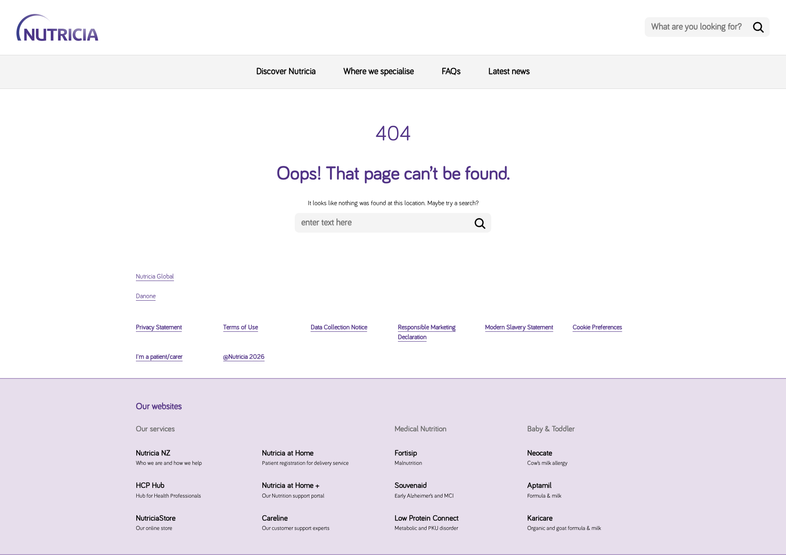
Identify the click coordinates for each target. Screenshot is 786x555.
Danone (146, 296)
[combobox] (707, 27)
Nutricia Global (155, 276)
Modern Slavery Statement (519, 327)
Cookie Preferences (597, 327)
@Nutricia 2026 (243, 356)
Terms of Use (240, 327)
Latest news (509, 71)
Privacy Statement (159, 327)
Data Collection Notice (339, 327)
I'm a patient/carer (159, 356)
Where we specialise (378, 71)
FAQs (451, 71)
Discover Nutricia (286, 71)
